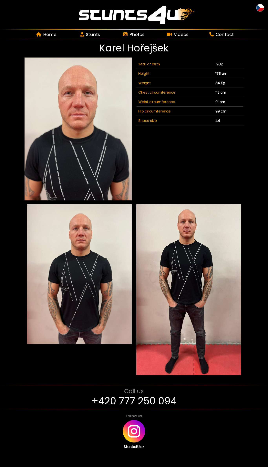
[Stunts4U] (134, 14)
